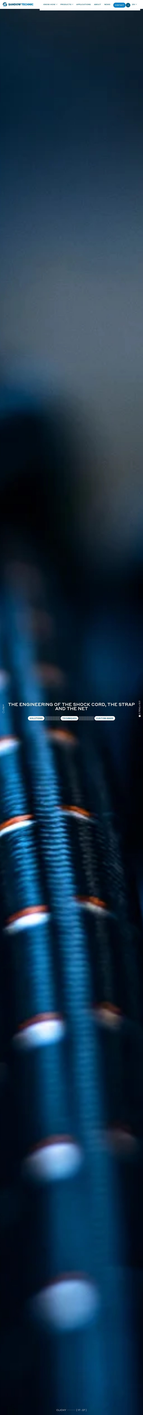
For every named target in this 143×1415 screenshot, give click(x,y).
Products (65, 4)
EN (133, 4)
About (97, 4)
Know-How (49, 4)
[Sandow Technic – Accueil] (18, 4)
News (107, 4)
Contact (119, 5)
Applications (83, 4)
